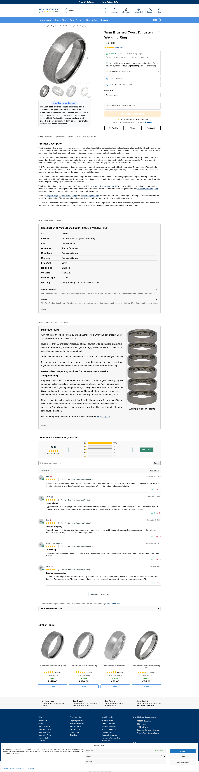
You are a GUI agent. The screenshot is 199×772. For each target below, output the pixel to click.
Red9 (97, 771)
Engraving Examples (77, 724)
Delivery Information (109, 729)
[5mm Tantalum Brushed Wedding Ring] (83, 645)
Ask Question (151, 128)
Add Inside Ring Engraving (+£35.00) (122, 105)
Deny (183, 757)
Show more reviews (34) (100, 594)
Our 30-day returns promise (51, 608)
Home (40, 26)
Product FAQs (74, 732)
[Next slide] (87, 58)
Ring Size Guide (75, 726)
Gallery (40, 137)
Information (126, 10)
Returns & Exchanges (109, 726)
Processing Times (44, 735)
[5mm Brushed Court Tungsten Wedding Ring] (146, 645)
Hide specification (45, 220)
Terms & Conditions (108, 724)
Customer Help (138, 12)
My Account (42, 721)
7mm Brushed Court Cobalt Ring (115, 666)
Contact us (150, 12)
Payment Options (44, 738)
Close (43, 310)
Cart (159, 12)
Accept (182, 751)
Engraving (70, 137)
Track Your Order (44, 726)
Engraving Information (77, 721)
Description (49, 137)
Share (132, 128)
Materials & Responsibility (111, 738)
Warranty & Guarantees (110, 735)
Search (156, 463)
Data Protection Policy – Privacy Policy (23, 768)
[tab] (41, 136)
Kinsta (109, 771)
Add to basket (134, 113)
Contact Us (42, 741)
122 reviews (56, 12)
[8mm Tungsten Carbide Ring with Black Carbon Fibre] (159, 32)
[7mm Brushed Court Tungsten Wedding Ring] (58, 479)
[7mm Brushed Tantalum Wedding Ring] (52, 645)
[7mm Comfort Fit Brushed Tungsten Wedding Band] (157, 32)
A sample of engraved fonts (142, 409)
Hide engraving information (49, 322)
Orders (40, 724)
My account (114, 12)
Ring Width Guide (76, 729)
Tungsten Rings (49, 26)
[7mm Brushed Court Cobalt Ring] (115, 645)
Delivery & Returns (89, 137)
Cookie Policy (7, 768)
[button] (156, 20)
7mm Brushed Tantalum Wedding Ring (52, 666)
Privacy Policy (106, 741)
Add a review (146, 449)
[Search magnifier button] (104, 10)
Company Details (108, 721)
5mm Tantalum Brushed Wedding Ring (84, 666)
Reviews (78, 137)
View (52, 686)
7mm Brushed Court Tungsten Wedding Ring (77, 479)
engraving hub (103, 416)
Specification (60, 137)
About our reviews (113, 604)
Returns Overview (44, 732)
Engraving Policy (107, 732)
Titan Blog (73, 735)
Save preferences (183, 762)
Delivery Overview (44, 729)
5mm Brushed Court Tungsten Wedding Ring (146, 666)
